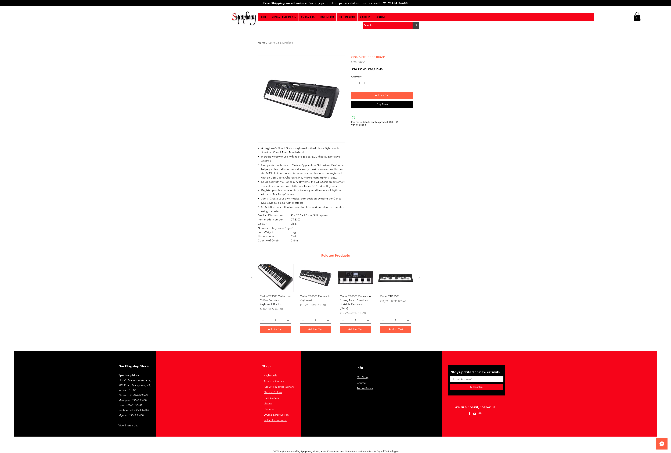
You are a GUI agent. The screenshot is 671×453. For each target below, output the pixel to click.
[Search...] (416, 25)
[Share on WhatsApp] (353, 118)
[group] (335, 300)
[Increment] (364, 83)
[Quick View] (275, 278)
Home (262, 42)
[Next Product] (419, 278)
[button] (637, 16)
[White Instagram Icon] (480, 414)
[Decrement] (354, 83)
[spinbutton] (359, 83)
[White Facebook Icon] (469, 414)
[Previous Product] (252, 278)
